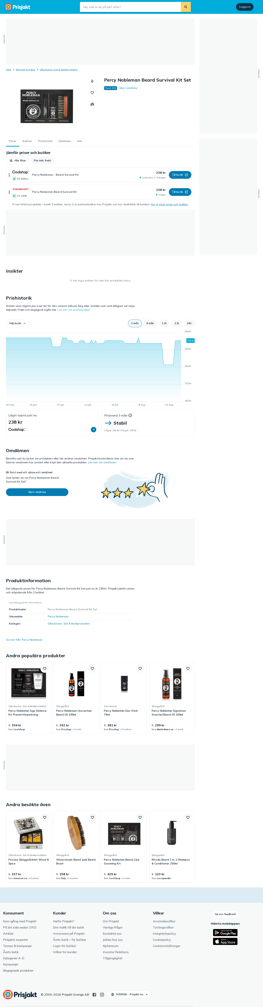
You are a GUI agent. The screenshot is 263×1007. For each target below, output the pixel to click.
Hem (9, 69)
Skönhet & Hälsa (25, 69)
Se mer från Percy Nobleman (24, 639)
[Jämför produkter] (92, 104)
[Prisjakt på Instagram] (102, 994)
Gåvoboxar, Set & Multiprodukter (59, 69)
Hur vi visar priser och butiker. (169, 204)
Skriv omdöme (128, 88)
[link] (28, 698)
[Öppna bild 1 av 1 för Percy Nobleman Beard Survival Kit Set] (47, 106)
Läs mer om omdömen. (102, 462)
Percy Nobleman (58, 616)
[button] (92, 81)
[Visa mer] (9, 175)
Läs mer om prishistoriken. (74, 309)
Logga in (244, 6)
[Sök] (186, 7)
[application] (100, 368)
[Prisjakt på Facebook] (94, 994)
